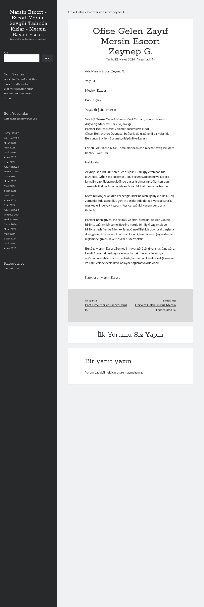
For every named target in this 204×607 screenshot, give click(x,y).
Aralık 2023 (10, 248)
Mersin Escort (11, 268)
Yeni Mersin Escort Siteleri (18, 93)
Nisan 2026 (10, 142)
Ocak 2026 (10, 152)
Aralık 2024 (10, 200)
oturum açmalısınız (129, 372)
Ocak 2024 (10, 243)
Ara (6, 52)
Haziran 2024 (11, 219)
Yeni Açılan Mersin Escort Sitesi (20, 79)
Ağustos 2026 (11, 137)
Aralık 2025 (10, 157)
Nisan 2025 (10, 181)
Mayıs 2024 (10, 224)
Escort (7, 98)
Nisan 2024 (10, 228)
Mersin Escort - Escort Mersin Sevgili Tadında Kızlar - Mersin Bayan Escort (28, 23)
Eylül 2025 (9, 161)
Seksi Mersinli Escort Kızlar (18, 88)
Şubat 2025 (10, 190)
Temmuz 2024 (12, 214)
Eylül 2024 (9, 205)
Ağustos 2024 (11, 209)
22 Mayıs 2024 (124, 59)
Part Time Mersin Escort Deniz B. (106, 307)
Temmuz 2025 (12, 171)
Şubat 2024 (10, 238)
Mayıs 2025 (10, 176)
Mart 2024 (9, 233)
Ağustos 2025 (11, 166)
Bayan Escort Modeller (16, 83)
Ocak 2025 (10, 195)
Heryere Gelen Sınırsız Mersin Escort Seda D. (155, 307)
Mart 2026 (9, 147)
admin (150, 59)
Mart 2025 (9, 185)
